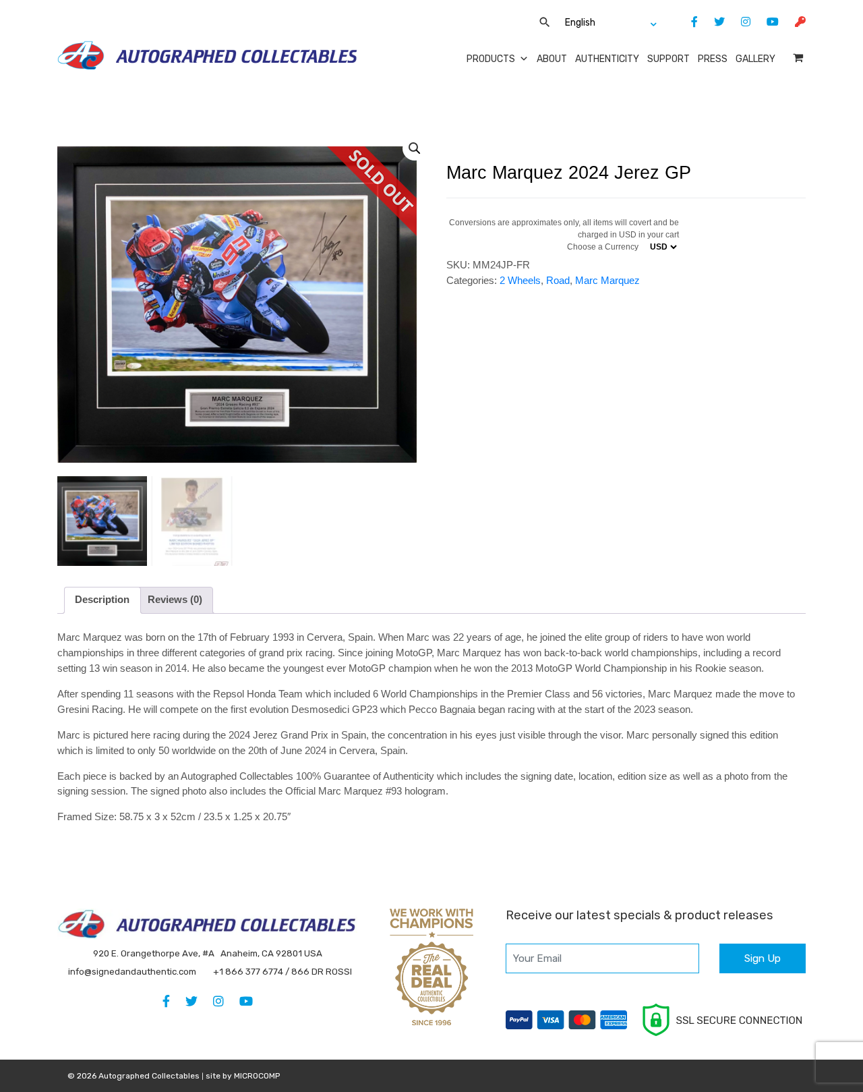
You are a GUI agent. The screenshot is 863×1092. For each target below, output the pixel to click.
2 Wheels (520, 280)
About (552, 59)
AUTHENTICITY (607, 59)
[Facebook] (688, 22)
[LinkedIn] (738, 22)
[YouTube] (766, 22)
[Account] (793, 22)
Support (668, 59)
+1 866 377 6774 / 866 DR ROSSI (282, 972)
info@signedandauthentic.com (132, 972)
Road (558, 280)
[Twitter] (713, 22)
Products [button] (491, 59)
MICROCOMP (257, 1076)
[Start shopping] (799, 57)
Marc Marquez (607, 280)
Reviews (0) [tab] (175, 599)
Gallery (755, 59)
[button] (415, 148)
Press (712, 59)
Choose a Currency (602, 247)
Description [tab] (102, 599)
